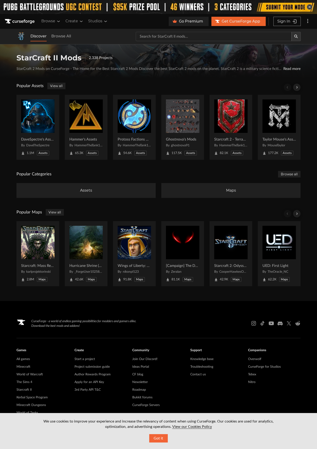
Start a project (84, 359)
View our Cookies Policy (192, 427)
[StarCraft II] (21, 36)
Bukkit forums (142, 397)
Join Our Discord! (145, 359)
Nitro (252, 382)
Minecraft (23, 366)
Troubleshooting (201, 366)
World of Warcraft (29, 374)
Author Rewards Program (92, 374)
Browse (48, 21)
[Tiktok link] (262, 323)
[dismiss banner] (309, 7)
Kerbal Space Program (32, 397)
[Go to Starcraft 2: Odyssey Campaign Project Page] (231, 253)
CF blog (137, 374)
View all (56, 86)
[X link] (289, 323)
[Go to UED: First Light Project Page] (279, 253)
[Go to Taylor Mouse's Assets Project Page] (279, 127)
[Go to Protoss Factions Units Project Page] (134, 127)
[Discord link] (280, 323)
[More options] (307, 21)
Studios (95, 21)
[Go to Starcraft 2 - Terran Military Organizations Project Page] (231, 127)
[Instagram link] (253, 323)
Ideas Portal (140, 366)
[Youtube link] (271, 323)
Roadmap (139, 389)
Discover (38, 36)
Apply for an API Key (89, 382)
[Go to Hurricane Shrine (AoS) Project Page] (86, 253)
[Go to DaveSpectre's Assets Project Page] (37, 127)
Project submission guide (92, 366)
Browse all (289, 174)
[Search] (296, 36)
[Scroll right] (297, 87)
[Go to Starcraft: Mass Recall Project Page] (37, 253)
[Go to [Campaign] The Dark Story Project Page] (182, 253)
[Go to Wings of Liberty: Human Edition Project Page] (134, 253)
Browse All (61, 36)
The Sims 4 (24, 382)
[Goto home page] (20, 21)
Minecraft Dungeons (31, 405)
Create (71, 21)
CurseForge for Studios (264, 366)
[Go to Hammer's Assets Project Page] (86, 127)
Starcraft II (24, 389)
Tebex (252, 374)
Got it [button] (158, 438)
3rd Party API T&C (87, 389)
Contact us (198, 374)
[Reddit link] (298, 323)
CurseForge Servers (146, 405)
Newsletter (140, 382)
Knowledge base (201, 359)
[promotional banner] (158, 7)
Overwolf (254, 359)
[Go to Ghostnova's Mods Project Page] (182, 127)
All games (23, 359)
